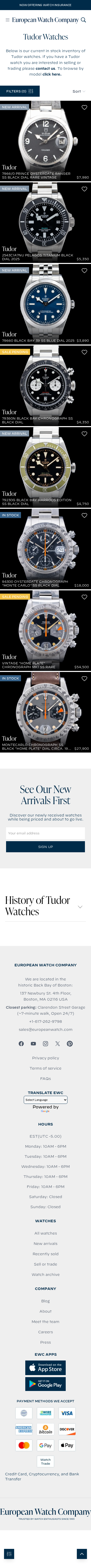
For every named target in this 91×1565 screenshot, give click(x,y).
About (45, 1311)
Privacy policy (45, 1058)
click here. (52, 74)
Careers (45, 1332)
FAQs (45, 1079)
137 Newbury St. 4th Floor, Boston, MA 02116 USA (45, 996)
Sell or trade (45, 1264)
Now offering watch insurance (45, 5)
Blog (45, 1301)
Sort (77, 91)
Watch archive (46, 1275)
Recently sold (46, 1254)
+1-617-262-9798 (45, 1021)
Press (45, 1342)
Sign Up (45, 846)
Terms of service (45, 1068)
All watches (45, 1233)
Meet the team (45, 1322)
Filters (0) (16, 91)
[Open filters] (9, 1554)
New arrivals (45, 1244)
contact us (45, 68)
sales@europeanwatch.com (46, 1030)
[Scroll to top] (82, 1554)
